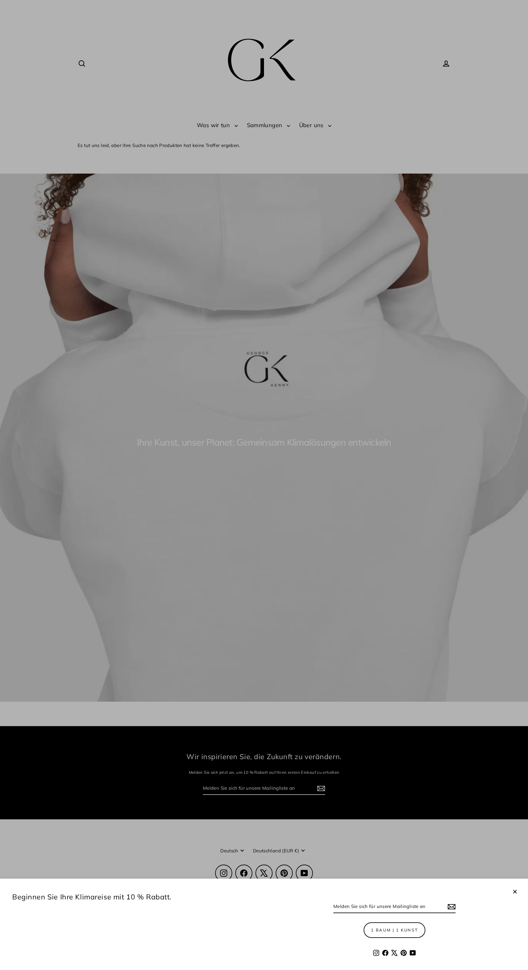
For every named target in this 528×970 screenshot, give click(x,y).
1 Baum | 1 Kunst (394, 930)
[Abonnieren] (451, 906)
